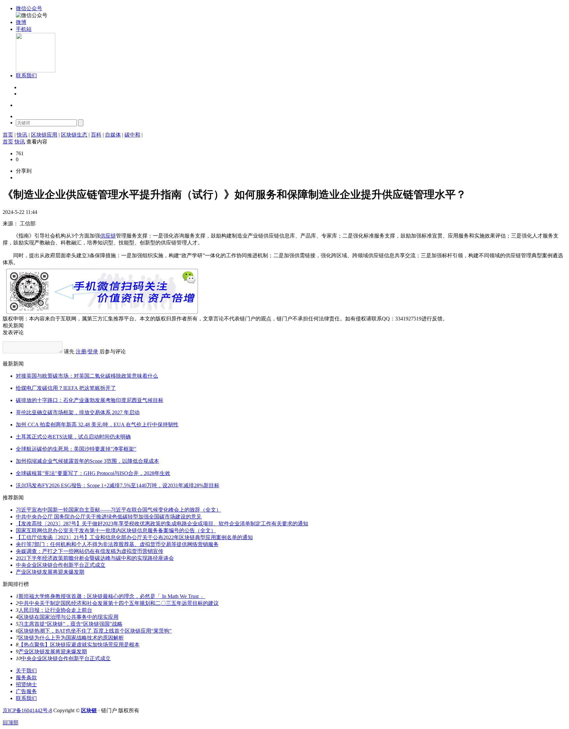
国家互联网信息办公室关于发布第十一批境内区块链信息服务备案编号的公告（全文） (116, 530)
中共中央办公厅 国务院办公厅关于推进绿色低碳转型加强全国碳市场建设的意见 (109, 516)
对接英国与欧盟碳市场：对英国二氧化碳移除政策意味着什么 (87, 376)
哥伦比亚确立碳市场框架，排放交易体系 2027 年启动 (78, 412)
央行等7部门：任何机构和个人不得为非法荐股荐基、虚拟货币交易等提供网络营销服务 (117, 544)
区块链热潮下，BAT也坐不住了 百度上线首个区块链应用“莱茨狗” (95, 631)
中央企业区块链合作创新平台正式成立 (60, 565)
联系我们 (26, 698)
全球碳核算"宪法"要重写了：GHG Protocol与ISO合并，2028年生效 (93, 473)
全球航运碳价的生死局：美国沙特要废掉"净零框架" (76, 449)
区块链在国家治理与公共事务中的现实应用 (68, 617)
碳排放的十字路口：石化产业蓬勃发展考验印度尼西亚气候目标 (89, 400)
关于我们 (26, 670)
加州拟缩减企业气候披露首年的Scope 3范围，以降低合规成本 (87, 461)
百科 (96, 135)
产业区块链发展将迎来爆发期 (50, 572)
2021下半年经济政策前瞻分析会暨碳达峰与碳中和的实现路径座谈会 (95, 558)
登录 (24, 87)
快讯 (22, 135)
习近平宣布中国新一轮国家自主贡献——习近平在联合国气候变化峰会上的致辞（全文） (118, 510)
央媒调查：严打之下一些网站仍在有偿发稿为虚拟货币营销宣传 (89, 551)
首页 (8, 135)
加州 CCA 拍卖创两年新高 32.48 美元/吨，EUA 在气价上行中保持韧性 (97, 424)
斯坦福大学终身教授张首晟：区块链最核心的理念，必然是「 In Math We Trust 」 (111, 596)
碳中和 (132, 135)
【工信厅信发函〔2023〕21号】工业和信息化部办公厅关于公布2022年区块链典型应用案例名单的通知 (134, 537)
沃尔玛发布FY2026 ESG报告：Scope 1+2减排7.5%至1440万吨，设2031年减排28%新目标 (117, 485)
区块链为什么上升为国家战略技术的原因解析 (71, 638)
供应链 (108, 236)
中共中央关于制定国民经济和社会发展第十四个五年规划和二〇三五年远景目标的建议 (118, 603)
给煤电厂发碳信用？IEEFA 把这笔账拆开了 (66, 388)
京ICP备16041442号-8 (27, 710)
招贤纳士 (26, 684)
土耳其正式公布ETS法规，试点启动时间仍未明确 (73, 437)
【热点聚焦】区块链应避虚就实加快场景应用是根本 (79, 644)
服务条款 (26, 677)
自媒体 (113, 135)
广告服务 (26, 691)
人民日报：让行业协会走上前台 (55, 610)
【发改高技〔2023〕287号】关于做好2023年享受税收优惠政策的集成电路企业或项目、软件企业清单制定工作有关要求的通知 (162, 523)
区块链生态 (74, 135)
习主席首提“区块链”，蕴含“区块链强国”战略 (70, 624)
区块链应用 (44, 135)
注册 (24, 93)
